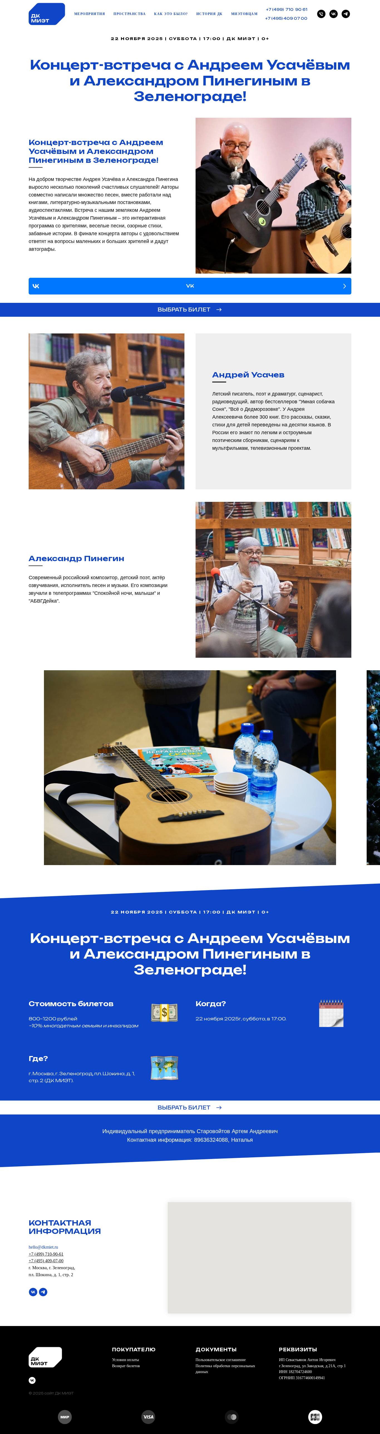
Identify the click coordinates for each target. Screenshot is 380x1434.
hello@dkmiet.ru (43, 1247)
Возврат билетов (126, 1366)
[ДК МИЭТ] (321, 14)
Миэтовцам (244, 14)
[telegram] (346, 14)
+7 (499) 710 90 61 (286, 9)
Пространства (129, 14)
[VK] (333, 14)
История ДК (209, 14)
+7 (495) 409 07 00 (286, 18)
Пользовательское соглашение (221, 1360)
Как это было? (171, 14)
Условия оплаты (125, 1360)
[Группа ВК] (33, 1292)
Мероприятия (89, 14)
